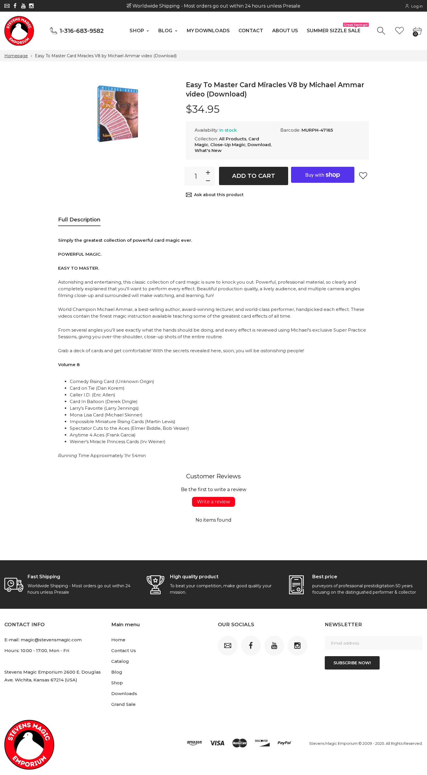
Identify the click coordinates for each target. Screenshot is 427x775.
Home (118, 639)
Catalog (120, 661)
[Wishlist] (399, 31)
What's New (208, 150)
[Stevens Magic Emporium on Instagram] (31, 5)
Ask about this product (219, 194)
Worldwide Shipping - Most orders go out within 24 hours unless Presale (215, 6)
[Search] (382, 31)
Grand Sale (123, 704)
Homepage (16, 55)
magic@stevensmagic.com (51, 639)
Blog (116, 672)
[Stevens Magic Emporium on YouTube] (23, 5)
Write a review (213, 501)
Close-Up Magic (227, 144)
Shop (117, 682)
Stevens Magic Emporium (333, 743)
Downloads (124, 693)
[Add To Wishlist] (363, 175)
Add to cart (253, 175)
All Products (232, 139)
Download (259, 144)
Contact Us (123, 650)
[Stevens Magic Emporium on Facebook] (15, 5)
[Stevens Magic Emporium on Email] (7, 5)
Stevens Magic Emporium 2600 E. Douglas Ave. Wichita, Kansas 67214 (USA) (52, 676)
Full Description (79, 219)
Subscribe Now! (352, 662)
